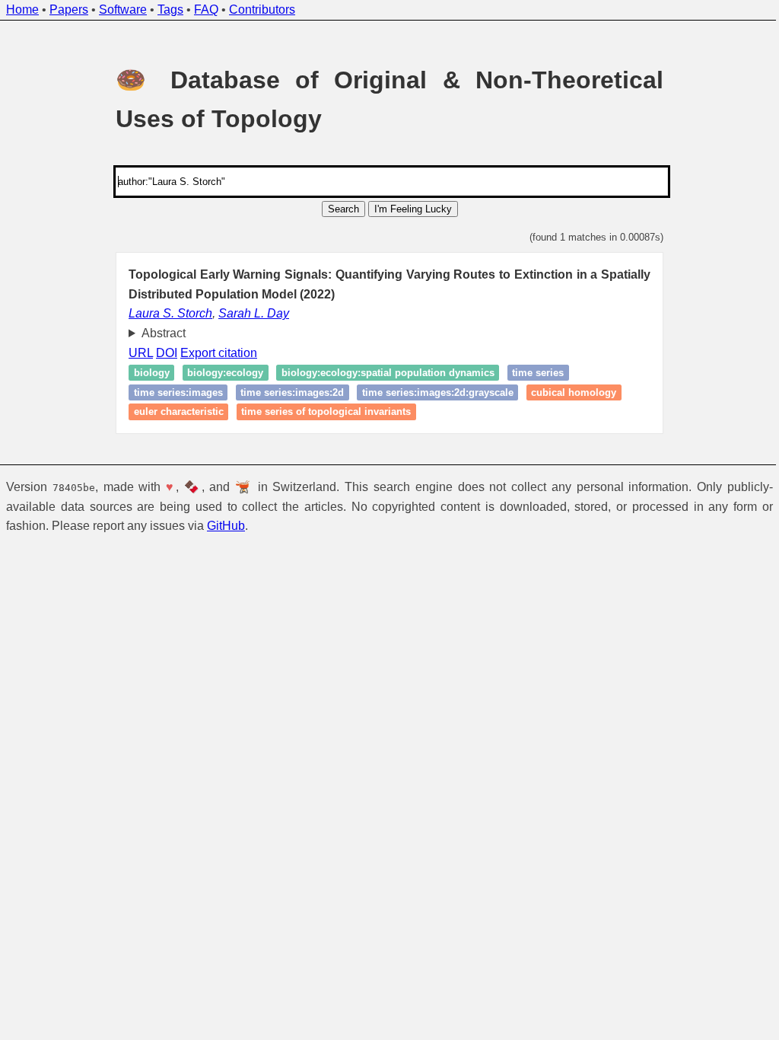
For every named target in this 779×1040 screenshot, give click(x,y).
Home (22, 9)
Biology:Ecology (220, 372)
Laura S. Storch (170, 313)
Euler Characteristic (173, 411)
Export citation (213, 352)
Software (123, 9)
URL (135, 352)
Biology (146, 372)
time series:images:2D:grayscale (431, 392)
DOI (161, 352)
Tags (170, 9)
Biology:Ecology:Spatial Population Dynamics (381, 372)
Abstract (157, 333)
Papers (68, 9)
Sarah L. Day (253, 313)
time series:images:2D (287, 392)
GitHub (226, 525)
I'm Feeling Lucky (413, 209)
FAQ (206, 9)
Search (343, 209)
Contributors (262, 9)
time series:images (172, 392)
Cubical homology (568, 392)
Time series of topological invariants (320, 411)
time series (532, 372)
